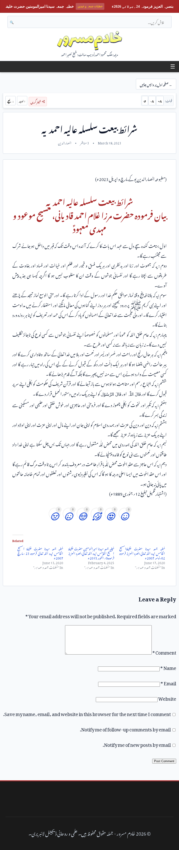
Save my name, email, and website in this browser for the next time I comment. (87, 713)
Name (168, 667)
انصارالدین (64, 142)
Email (168, 682)
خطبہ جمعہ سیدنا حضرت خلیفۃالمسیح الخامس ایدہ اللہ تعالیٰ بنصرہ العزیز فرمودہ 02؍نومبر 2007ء (142, 552)
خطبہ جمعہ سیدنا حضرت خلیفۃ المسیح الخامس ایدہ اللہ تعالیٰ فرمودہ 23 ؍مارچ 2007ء (40, 552)
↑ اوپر (22, 100)
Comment (164, 651)
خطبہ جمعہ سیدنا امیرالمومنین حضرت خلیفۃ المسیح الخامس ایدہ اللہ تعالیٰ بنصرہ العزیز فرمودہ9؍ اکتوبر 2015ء (91, 552)
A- (152, 100)
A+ (160, 100)
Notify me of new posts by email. (137, 744)
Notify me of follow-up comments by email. (125, 728)
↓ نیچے (10, 100)
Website (167, 697)
